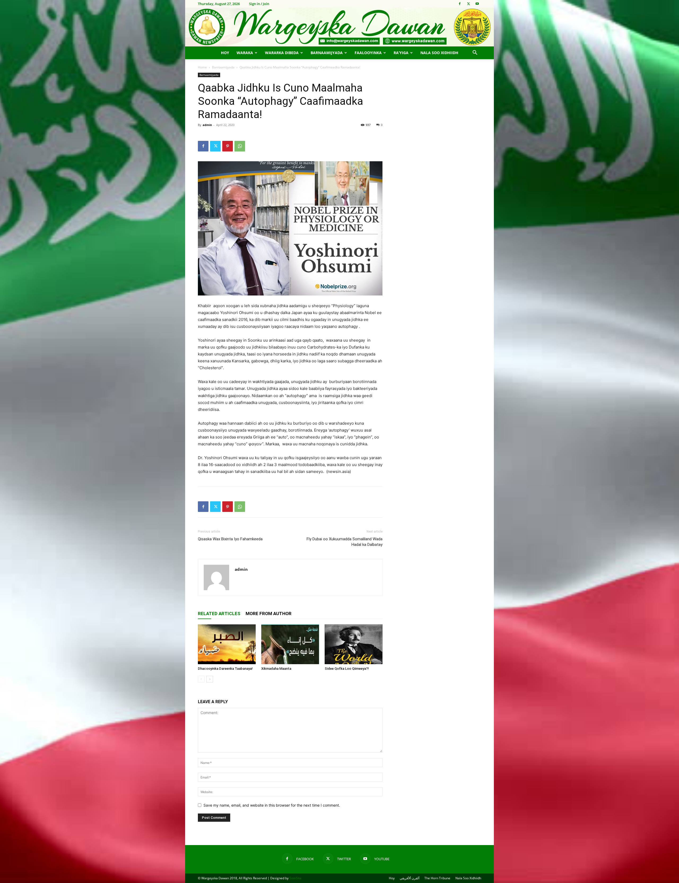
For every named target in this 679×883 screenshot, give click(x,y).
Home (202, 67)
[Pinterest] (227, 146)
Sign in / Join (259, 3)
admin (207, 125)
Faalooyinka (368, 52)
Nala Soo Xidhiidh (439, 52)
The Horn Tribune (437, 878)
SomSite (295, 878)
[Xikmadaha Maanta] (290, 644)
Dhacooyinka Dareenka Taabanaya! (225, 669)
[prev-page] (201, 679)
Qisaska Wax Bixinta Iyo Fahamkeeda (230, 539)
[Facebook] (460, 3)
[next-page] (209, 679)
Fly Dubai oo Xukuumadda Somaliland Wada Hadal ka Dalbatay (344, 542)
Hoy (225, 52)
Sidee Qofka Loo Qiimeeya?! (347, 669)
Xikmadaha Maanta (276, 669)
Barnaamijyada (327, 52)
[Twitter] (468, 3)
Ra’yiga (401, 52)
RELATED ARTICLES (219, 613)
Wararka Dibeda (282, 52)
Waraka (245, 52)
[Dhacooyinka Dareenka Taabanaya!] (227, 644)
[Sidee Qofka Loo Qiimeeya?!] (353, 644)
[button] (474, 53)
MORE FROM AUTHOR (268, 613)
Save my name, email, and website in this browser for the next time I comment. (271, 805)
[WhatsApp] (239, 146)
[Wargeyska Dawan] (339, 27)
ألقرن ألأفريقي (409, 878)
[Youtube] (477, 3)
